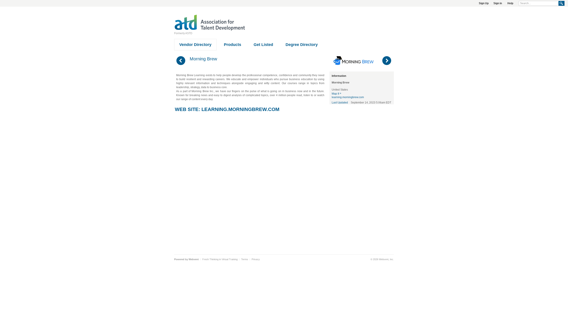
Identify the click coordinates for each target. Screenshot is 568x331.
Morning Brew (203, 58)
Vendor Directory (195, 44)
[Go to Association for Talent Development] (209, 30)
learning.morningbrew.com (240, 109)
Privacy (256, 259)
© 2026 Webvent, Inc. (382, 259)
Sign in (497, 3)
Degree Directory (302, 44)
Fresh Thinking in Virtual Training (220, 259)
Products (232, 44)
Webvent (194, 259)
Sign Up (484, 3)
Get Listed (263, 44)
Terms (244, 259)
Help (510, 3)
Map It (336, 93)
